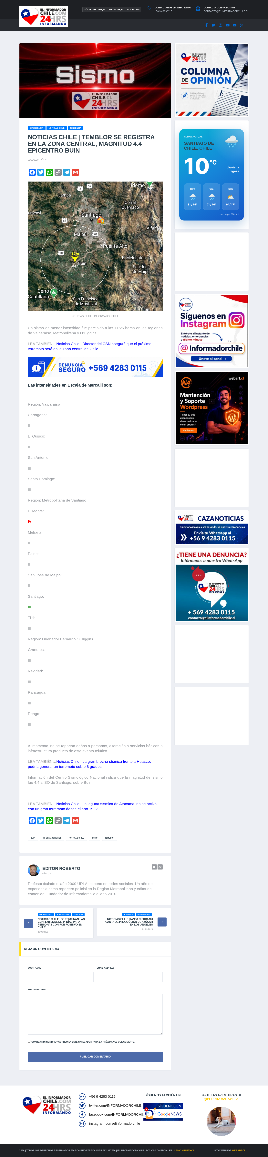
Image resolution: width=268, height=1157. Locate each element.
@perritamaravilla (221, 1099)
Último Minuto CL (183, 1150)
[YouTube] (227, 25)
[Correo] (234, 25)
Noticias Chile (76, 838)
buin (33, 838)
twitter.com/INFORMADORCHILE (115, 1105)
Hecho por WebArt (229, 214)
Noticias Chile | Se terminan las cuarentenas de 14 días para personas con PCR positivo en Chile (61, 923)
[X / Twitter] (213, 25)
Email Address (105, 968)
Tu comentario (37, 989)
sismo (95, 838)
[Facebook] (206, 25)
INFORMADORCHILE (52, 838)
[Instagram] (220, 25)
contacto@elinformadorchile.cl (226, 11)
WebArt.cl (239, 1150)
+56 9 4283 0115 (102, 1096)
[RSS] (241, 25)
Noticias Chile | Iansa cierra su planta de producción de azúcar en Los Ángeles (128, 921)
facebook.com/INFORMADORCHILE (118, 1114)
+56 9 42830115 (163, 11)
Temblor (109, 838)
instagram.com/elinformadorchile (114, 1123)
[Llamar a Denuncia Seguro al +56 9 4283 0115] (95, 367)
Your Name (34, 968)
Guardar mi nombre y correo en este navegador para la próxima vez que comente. (83, 1042)
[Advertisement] (211, 261)
